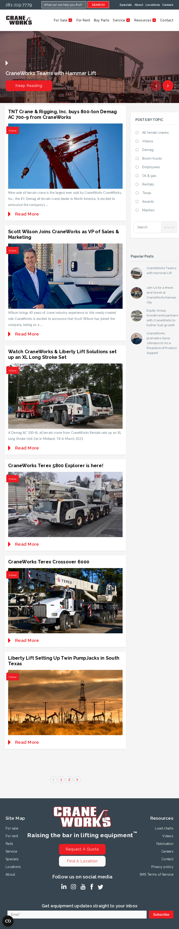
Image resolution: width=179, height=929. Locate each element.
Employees (151, 167)
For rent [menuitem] (12, 836)
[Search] (169, 227)
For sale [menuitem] (12, 828)
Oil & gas (149, 176)
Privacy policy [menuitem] (162, 867)
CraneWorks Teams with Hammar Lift (161, 270)
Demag (148, 150)
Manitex (148, 210)
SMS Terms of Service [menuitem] (156, 874)
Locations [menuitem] (153, 5)
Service (119, 20)
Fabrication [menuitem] (164, 844)
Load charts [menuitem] (164, 828)
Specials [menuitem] (126, 5)
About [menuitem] (138, 5)
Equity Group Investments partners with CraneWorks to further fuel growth (162, 318)
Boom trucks (152, 158)
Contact (166, 20)
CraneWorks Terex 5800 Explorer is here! (55, 465)
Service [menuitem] (11, 851)
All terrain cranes (155, 132)
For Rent (83, 20)
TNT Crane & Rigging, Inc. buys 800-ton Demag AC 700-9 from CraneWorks (62, 114)
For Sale (60, 20)
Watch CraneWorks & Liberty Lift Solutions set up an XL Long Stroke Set (62, 354)
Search (98, 5)
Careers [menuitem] (167, 5)
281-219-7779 (19, 4)
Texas (146, 193)
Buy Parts (101, 20)
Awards (148, 201)
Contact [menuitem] (167, 859)
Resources (142, 20)
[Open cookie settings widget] (8, 921)
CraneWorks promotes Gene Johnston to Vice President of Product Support (162, 343)
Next (167, 85)
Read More (27, 213)
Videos (13, 130)
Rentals (148, 184)
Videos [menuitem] (167, 836)
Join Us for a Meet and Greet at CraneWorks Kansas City (161, 295)
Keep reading (28, 85)
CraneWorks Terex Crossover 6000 (48, 562)
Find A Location (82, 861)
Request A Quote (82, 849)
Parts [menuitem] (9, 844)
